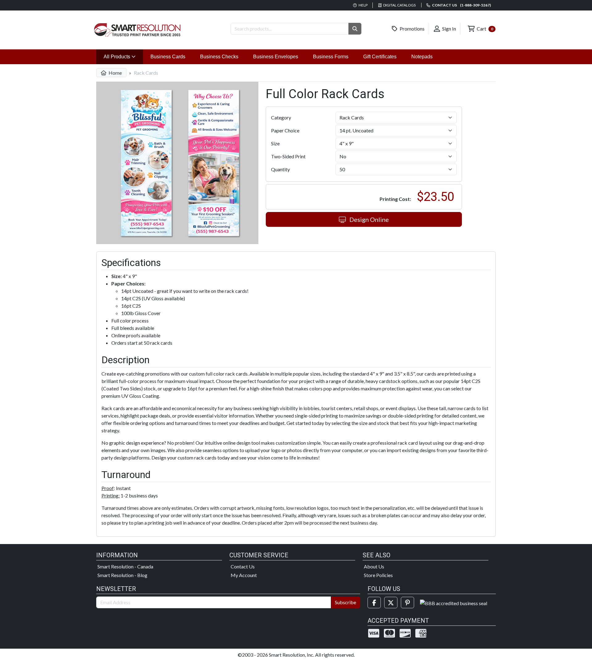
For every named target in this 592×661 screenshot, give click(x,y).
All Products (123, 56)
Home (115, 73)
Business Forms (330, 56)
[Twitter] (390, 602)
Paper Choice (285, 130)
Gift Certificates (380, 56)
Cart (484, 28)
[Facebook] (374, 602)
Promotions (412, 28)
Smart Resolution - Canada (125, 566)
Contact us (461, 5)
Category (281, 117)
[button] (354, 29)
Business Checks (219, 56)
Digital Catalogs (399, 5)
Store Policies (378, 575)
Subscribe (345, 602)
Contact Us (243, 566)
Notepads (422, 56)
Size (275, 143)
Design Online (368, 219)
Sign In (448, 28)
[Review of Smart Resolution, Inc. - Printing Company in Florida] (453, 602)
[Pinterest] (407, 602)
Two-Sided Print (288, 156)
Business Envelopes (275, 56)
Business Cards (167, 56)
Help (363, 5)
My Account (244, 575)
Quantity (280, 169)
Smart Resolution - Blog (122, 575)
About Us (374, 566)
